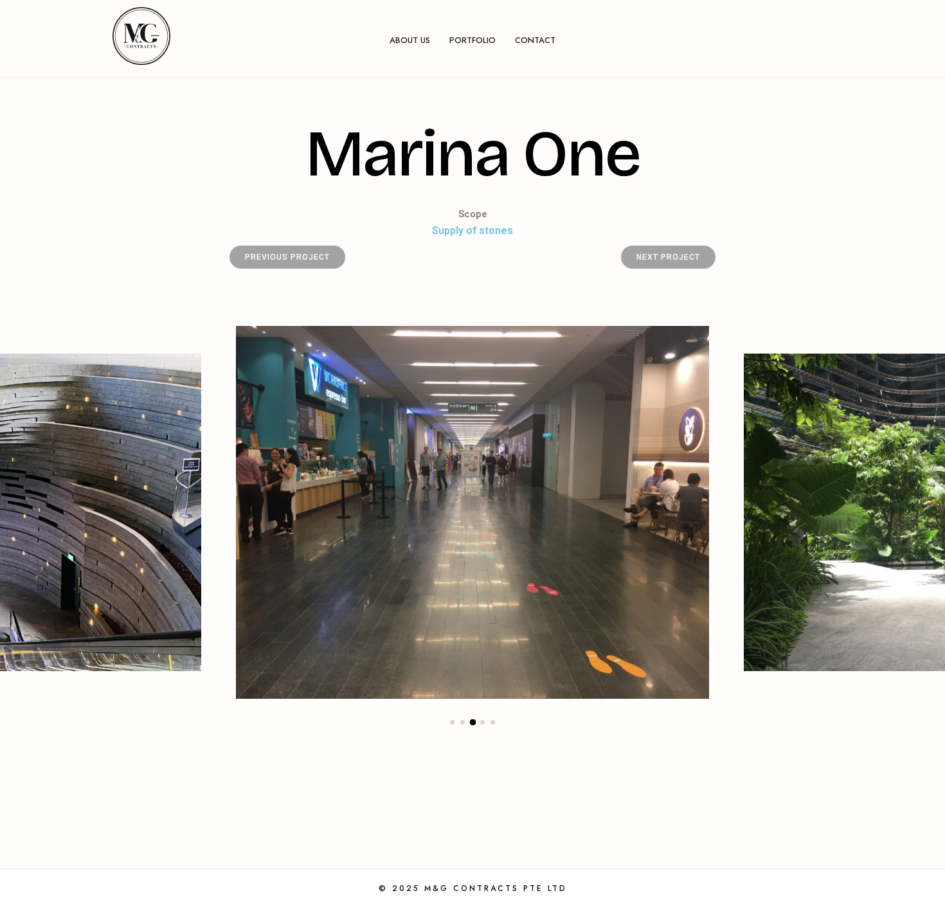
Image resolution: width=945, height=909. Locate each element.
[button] (452, 722)
